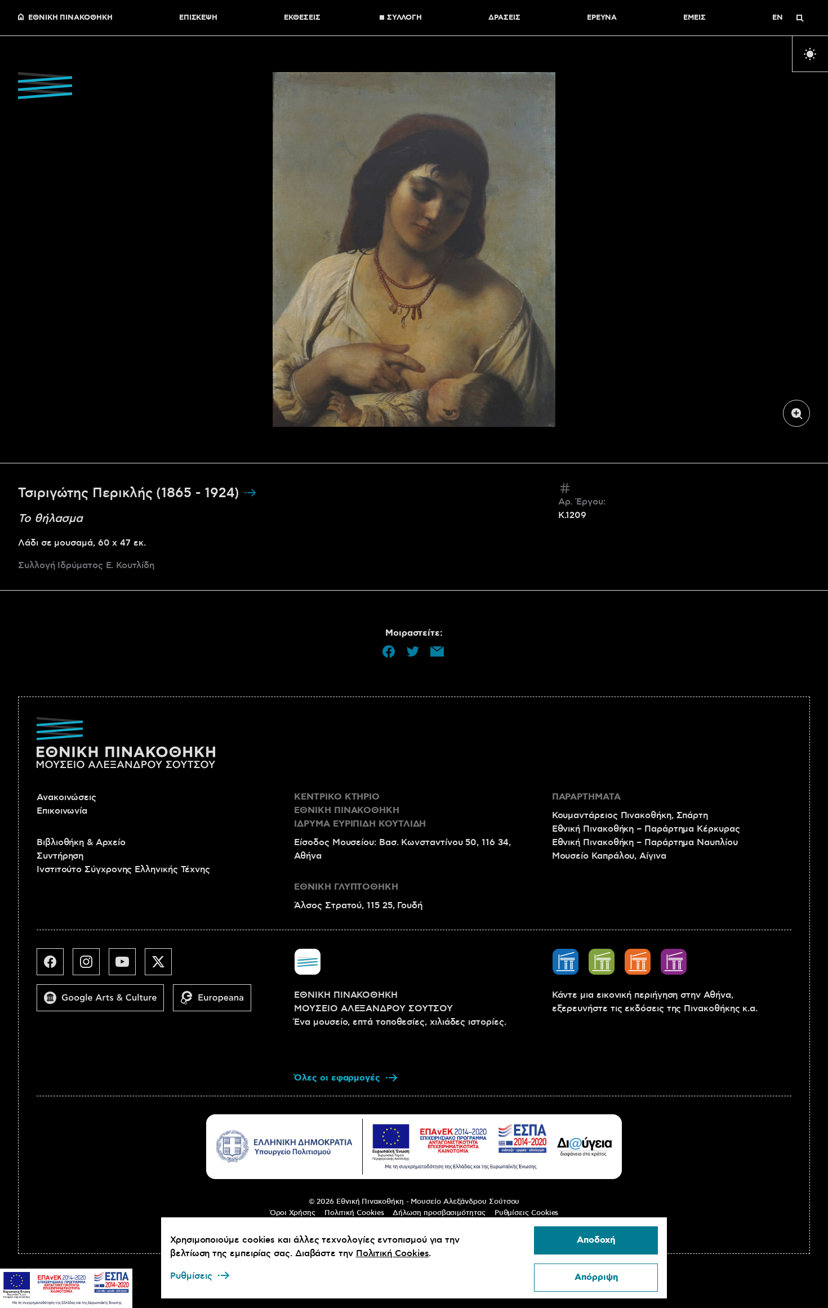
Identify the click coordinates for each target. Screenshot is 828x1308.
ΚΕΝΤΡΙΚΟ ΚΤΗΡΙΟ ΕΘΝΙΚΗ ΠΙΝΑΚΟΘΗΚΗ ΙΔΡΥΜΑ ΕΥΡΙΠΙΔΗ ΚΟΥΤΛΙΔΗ (360, 810)
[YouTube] (127, 966)
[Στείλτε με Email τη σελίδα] (437, 651)
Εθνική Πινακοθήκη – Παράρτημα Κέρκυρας (646, 828)
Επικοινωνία (62, 810)
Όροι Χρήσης (292, 1212)
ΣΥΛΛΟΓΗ (404, 18)
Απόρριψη (596, 1277)
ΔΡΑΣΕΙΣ (504, 18)
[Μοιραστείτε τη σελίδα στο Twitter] (413, 651)
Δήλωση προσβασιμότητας (439, 1212)
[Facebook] (55, 966)
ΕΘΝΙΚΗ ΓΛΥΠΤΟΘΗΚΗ (346, 887)
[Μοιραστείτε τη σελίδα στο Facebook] (389, 651)
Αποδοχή (596, 1240)
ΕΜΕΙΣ (694, 18)
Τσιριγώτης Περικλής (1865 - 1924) (130, 493)
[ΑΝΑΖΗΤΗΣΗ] (800, 18)
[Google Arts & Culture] (105, 1002)
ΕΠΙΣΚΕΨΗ (198, 18)
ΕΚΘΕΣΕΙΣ (302, 18)
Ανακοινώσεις (66, 797)
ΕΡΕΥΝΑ (602, 18)
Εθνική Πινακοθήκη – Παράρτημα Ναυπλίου (645, 842)
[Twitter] (163, 966)
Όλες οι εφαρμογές (337, 1078)
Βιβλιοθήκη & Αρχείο (81, 842)
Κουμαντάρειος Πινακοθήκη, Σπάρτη (630, 815)
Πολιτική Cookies (354, 1212)
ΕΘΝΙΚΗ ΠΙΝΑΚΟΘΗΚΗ (70, 18)
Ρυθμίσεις (191, 1276)
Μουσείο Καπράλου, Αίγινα (609, 855)
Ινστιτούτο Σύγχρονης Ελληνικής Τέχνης (123, 869)
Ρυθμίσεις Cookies (527, 1212)
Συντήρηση (60, 855)
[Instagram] (91, 966)
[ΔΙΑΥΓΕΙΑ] (585, 1146)
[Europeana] (216, 1002)
